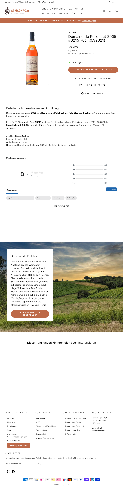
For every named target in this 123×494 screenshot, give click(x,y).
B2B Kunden (12, 426)
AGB (38, 422)
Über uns (78, 13)
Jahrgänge (76, 9)
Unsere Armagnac (53, 9)
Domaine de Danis (73, 422)
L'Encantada (70, 434)
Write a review (111, 189)
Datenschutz (41, 434)
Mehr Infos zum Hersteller (30, 313)
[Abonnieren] (39, 463)
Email (51, 2)
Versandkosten (88, 53)
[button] (90, 165)
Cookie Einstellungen (45, 438)
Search (10, 430)
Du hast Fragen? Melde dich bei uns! (20, 2)
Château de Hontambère (75, 418)
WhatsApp (42, 2)
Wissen (63, 13)
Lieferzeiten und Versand (93, 79)
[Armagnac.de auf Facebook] (13, 471)
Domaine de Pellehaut (74, 426)
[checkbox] (71, 198)
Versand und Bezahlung (46, 426)
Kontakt (10, 418)
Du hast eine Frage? (93, 85)
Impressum (40, 418)
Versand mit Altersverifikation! (99, 429)
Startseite (72, 32)
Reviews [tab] (12, 190)
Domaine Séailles (72, 430)
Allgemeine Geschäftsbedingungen (17, 435)
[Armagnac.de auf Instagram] (8, 471)
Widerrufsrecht (13, 441)
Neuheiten (48, 13)
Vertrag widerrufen (18, 445)
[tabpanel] (61, 214)
